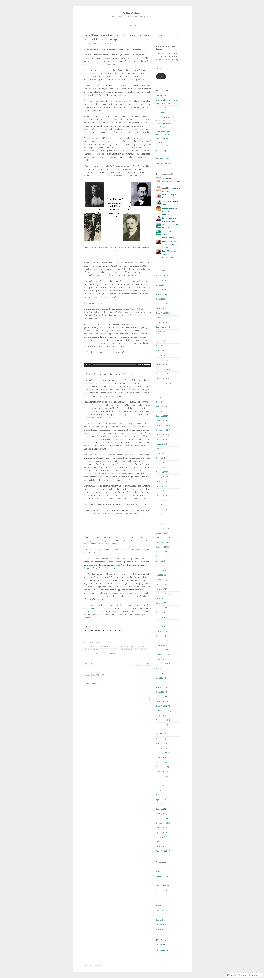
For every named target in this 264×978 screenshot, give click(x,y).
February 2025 (161, 360)
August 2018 (160, 725)
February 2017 (161, 809)
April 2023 (160, 463)
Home (129, 25)
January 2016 (161, 846)
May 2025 (159, 346)
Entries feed (160, 920)
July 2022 (159, 505)
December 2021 (162, 538)
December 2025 (162, 313)
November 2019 (162, 655)
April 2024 (160, 407)
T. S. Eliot (96, 653)
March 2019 (160, 692)
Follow (161, 76)
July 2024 (159, 392)
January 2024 (161, 421)
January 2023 (161, 477)
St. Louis (143, 650)
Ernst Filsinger (91, 646)
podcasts (95, 643)
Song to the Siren (162, 108)
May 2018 (159, 739)
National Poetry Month (165, 876)
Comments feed (162, 925)
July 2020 (159, 617)
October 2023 (161, 435)
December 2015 (162, 851)
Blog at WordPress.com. (93, 966)
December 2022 (162, 481)
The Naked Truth (162, 95)
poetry (104, 650)
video (158, 895)
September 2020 (162, 608)
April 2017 (159, 800)
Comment (144, 699)
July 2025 (159, 336)
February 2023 (161, 472)
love (121, 646)
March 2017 (160, 804)
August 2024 (160, 388)
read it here (126, 492)
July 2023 (159, 449)
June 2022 (160, 509)
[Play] (86, 365)
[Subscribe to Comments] (157, 950)
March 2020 (160, 636)
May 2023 (159, 458)
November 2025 (162, 318)
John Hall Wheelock (108, 646)
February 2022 (161, 528)
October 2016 (161, 828)
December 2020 (162, 594)
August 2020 (160, 612)
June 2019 (160, 678)
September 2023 (162, 439)
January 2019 (161, 701)
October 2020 (161, 603)
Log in (158, 915)
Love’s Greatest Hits (89, 664)
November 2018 (162, 711)
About (135, 25)
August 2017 (160, 781)
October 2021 (161, 547)
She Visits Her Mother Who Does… (171, 181)
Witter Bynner (144, 549)
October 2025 (161, 322)
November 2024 (162, 374)
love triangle (131, 646)
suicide (87, 653)
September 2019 (162, 664)
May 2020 (159, 626)
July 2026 (159, 280)
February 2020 (161, 640)
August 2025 (160, 332)
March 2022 (160, 524)
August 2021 (160, 556)
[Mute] (143, 365)
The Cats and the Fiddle (165, 886)
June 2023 (160, 453)
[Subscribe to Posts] (157, 944)
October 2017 (161, 771)
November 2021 (162, 542)
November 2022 (162, 486)
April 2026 (160, 294)
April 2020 (160, 631)
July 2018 (159, 729)
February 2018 (161, 753)
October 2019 (161, 659)
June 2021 (159, 566)
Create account (161, 911)
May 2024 (159, 402)
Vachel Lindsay (109, 653)
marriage (143, 646)
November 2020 (162, 598)
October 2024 (161, 378)
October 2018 (161, 715)
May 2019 (159, 683)
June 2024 (160, 397)
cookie (164, 195)
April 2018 (160, 743)
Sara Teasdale (126, 650)
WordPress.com (162, 929)
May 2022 (159, 514)
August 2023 (160, 444)
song (136, 650)
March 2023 (160, 467)
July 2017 (159, 786)
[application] (117, 365)
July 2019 (159, 673)
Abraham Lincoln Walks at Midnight (140, 664)
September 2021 (162, 552)
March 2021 (160, 580)
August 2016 (160, 837)
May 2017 (159, 795)
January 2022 (161, 533)
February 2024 (161, 416)
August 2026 (160, 275)
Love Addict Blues (163, 112)
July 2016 (159, 842)
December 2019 (162, 650)
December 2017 (162, 762)
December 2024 (162, 369)
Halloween (160, 871)
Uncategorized (161, 890)
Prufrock (113, 650)
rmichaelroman (168, 208)
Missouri (88, 650)
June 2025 (160, 341)
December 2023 (162, 425)
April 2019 (160, 687)
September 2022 (162, 495)
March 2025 (160, 355)
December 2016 (162, 818)
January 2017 (161, 814)
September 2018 (162, 720)
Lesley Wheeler (168, 218)
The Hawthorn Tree (163, 163)
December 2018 (162, 706)
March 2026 (160, 299)
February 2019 (161, 697)
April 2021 (159, 575)
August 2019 (160, 669)
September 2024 (162, 383)
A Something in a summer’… (169, 244)
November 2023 (162, 430)
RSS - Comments (164, 950)
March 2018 (160, 748)
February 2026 (161, 304)
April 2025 (160, 350)
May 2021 (159, 570)
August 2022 (160, 500)
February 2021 (161, 584)
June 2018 (160, 734)
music (96, 650)
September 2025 (162, 327)
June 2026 (160, 285)
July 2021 (159, 561)
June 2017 (159, 790)
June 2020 (160, 622)
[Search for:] (167, 36)
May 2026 (159, 290)
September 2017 (162, 776)
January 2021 (161, 589)
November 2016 (162, 823)
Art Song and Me (162, 159)
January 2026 (161, 308)
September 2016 (162, 832)
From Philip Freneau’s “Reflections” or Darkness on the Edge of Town (167, 134)
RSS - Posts (162, 944)
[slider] (147, 364)
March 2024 (160, 411)
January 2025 (161, 364)
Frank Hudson (132, 12)
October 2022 (161, 491)
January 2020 (161, 645)
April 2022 (160, 519)
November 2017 (162, 767)
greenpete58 (167, 224)
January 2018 (161, 757)
